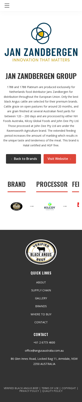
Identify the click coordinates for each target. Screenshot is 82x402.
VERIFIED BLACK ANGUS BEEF (21, 388)
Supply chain (41, 290)
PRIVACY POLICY (29, 391)
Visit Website (58, 158)
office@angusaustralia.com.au (44, 350)
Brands (41, 306)
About (41, 282)
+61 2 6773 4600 (44, 342)
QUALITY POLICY (52, 391)
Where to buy (41, 314)
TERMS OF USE (50, 388)
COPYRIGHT (69, 388)
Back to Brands (25, 158)
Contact (41, 322)
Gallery (41, 298)
